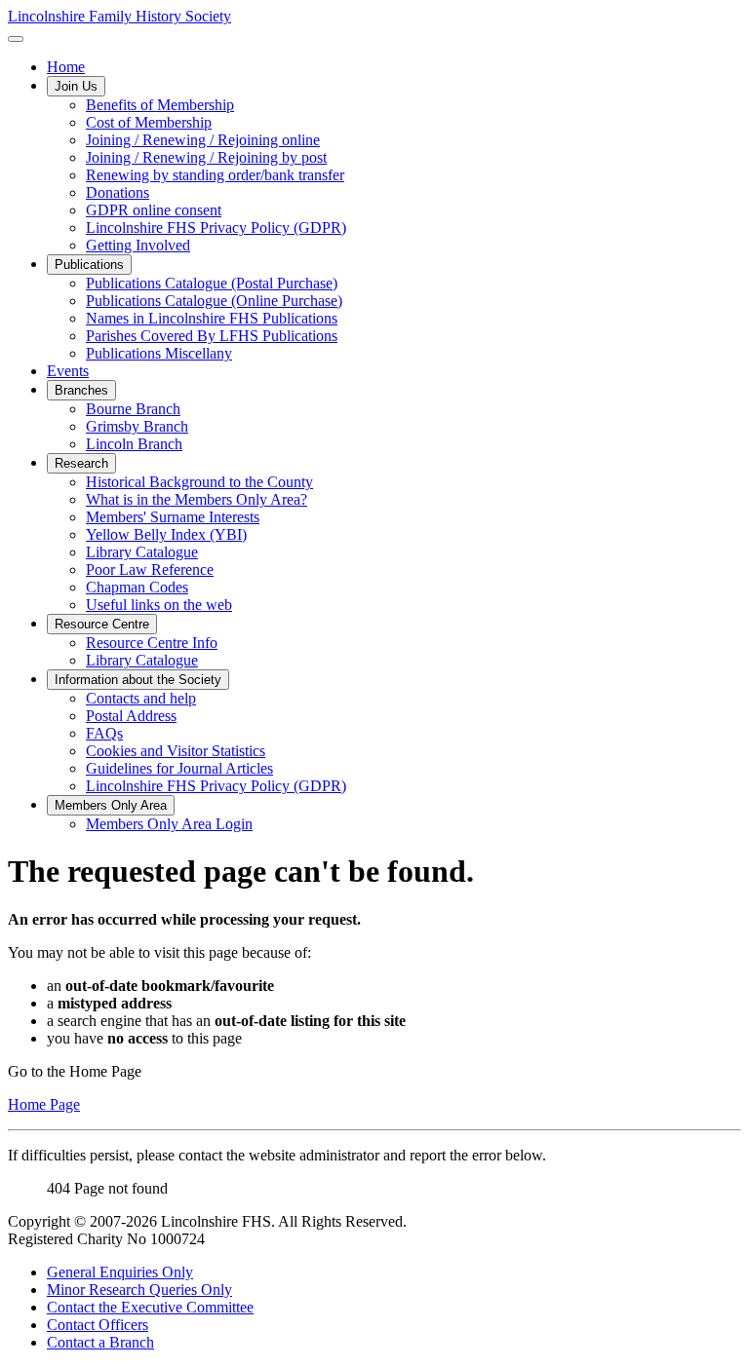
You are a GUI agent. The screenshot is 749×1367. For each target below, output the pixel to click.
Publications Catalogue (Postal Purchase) (211, 283)
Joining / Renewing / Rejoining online (203, 140)
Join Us (76, 86)
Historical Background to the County (199, 482)
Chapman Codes (137, 587)
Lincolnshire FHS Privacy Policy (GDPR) (216, 227)
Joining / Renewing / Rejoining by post (206, 157)
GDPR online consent (153, 210)
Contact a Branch (100, 1342)
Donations (117, 192)
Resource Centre (102, 624)
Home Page (44, 1104)
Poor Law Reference (150, 569)
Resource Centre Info (151, 642)
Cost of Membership (149, 122)
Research (81, 463)
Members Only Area (111, 805)
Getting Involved (138, 245)
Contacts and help (141, 698)
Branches (81, 390)
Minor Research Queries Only (139, 1289)
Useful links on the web (159, 604)
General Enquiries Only (120, 1272)
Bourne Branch (133, 408)
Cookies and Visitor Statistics (175, 750)
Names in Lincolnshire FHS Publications (211, 318)
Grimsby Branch (137, 426)
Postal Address (131, 715)
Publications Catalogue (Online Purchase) (214, 300)
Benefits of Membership (160, 104)
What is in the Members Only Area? (196, 499)
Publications (89, 264)
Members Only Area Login (169, 824)
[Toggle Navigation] (15, 39)
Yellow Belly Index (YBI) (166, 534)
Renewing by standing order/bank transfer (215, 175)
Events (68, 370)
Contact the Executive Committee (150, 1307)
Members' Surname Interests (172, 517)
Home (66, 66)
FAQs (104, 733)
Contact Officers (97, 1324)
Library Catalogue (142, 552)
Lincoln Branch (134, 444)
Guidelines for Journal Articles (179, 768)
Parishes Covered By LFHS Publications (211, 335)
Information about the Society (138, 679)
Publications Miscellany (159, 353)
